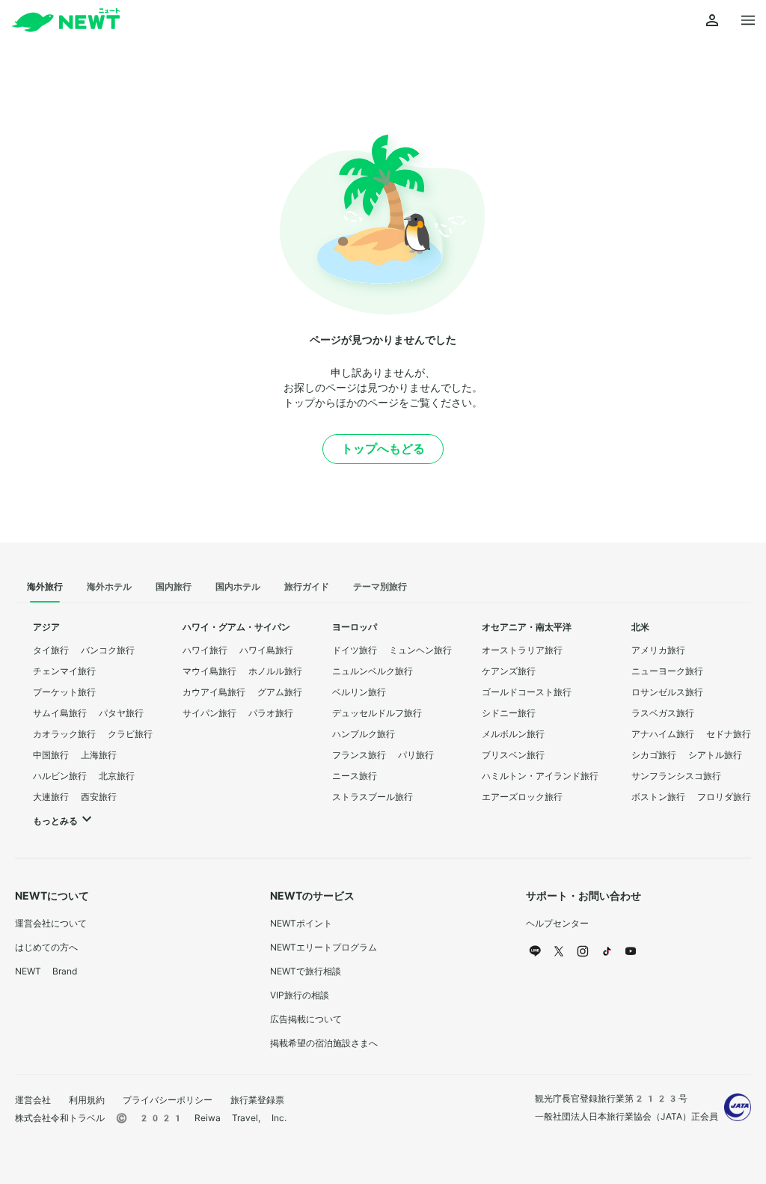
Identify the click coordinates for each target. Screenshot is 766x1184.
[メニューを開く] (748, 21)
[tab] (45, 587)
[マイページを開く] (712, 21)
